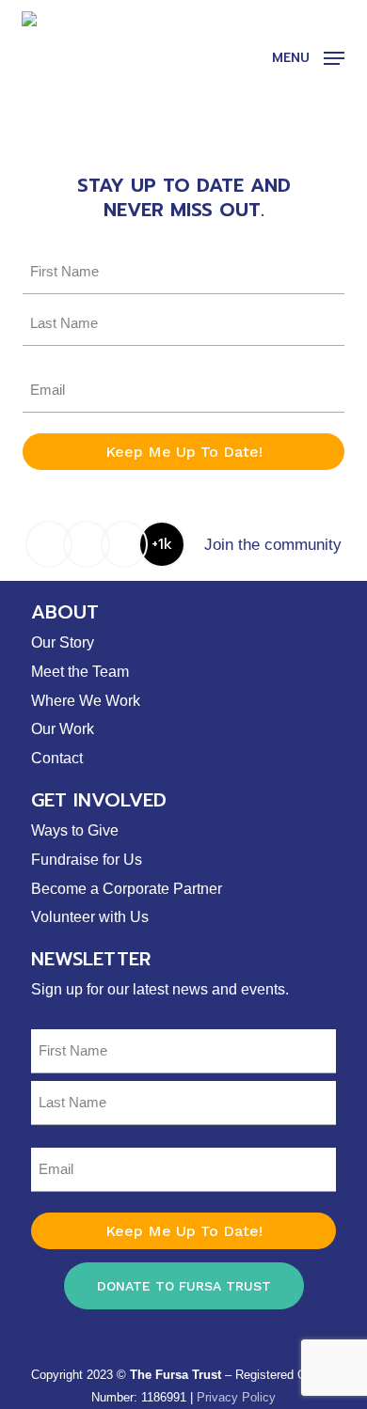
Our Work (62, 729)
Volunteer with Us (90, 917)
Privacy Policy (236, 1397)
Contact (57, 758)
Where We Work (85, 701)
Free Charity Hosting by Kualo (176, 1349)
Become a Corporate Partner (126, 889)
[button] (308, 57)
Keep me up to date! (184, 452)
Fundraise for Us (86, 860)
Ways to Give (75, 830)
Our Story (62, 642)
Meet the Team (80, 672)
